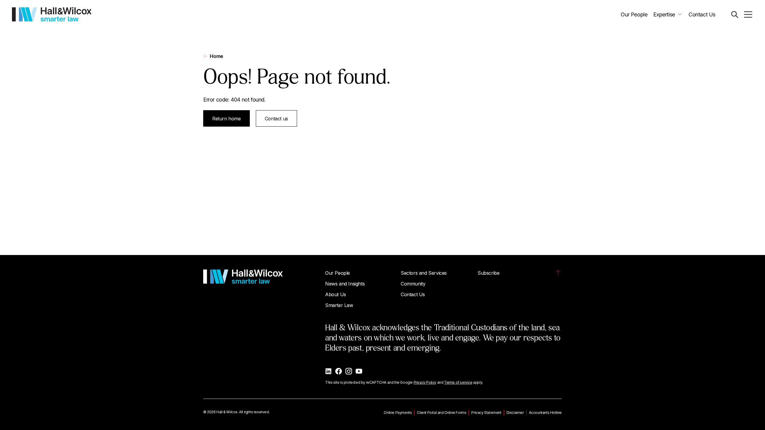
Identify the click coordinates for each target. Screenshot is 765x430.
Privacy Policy (425, 382)
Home (216, 56)
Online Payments (398, 412)
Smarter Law (339, 305)
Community (413, 284)
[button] (735, 14)
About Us (335, 294)
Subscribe (488, 273)
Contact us (276, 119)
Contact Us (701, 14)
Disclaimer (515, 412)
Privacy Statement (486, 412)
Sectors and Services (424, 273)
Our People (634, 14)
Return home (226, 119)
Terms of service (458, 382)
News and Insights (345, 284)
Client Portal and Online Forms (441, 412)
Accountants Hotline (545, 412)
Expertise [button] (664, 14)
